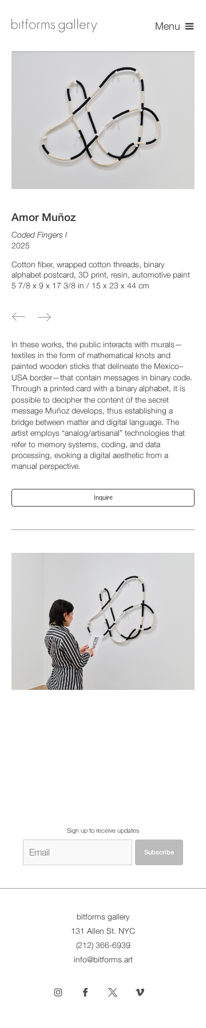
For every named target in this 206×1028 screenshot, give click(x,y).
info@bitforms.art (103, 959)
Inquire (103, 497)
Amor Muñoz (43, 217)
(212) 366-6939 (103, 945)
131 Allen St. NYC (103, 931)
